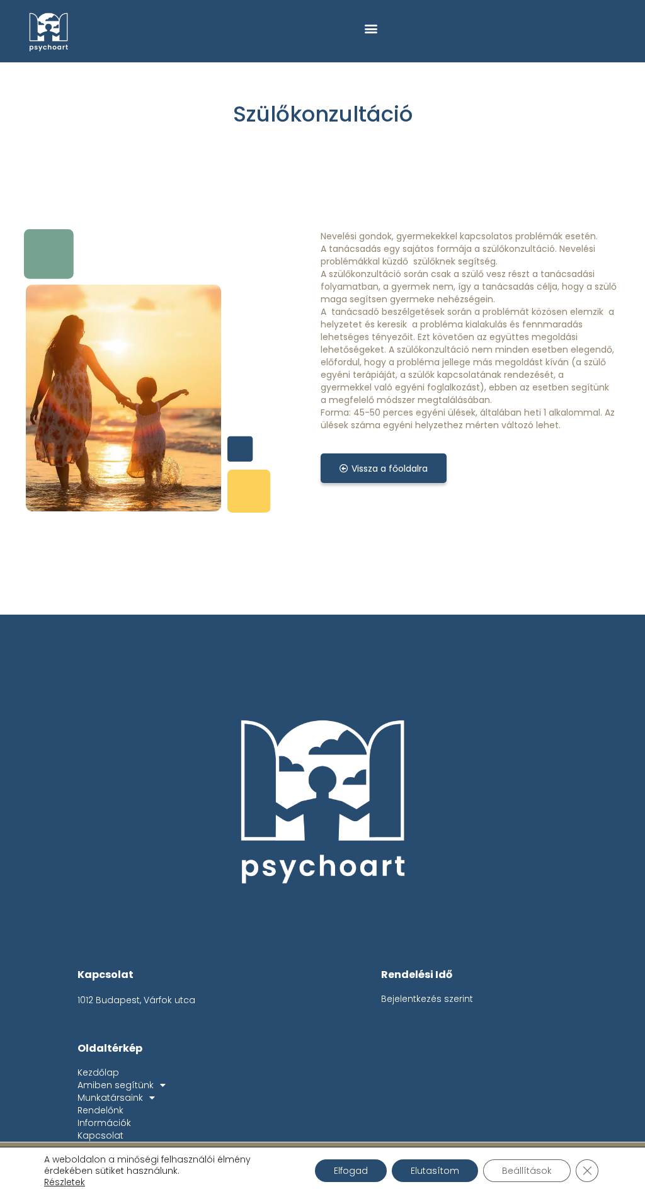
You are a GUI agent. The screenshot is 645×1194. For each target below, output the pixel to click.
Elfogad (351, 1170)
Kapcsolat (100, 1135)
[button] (370, 28)
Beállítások (527, 1170)
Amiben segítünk (115, 1085)
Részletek (64, 1182)
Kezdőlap (98, 1072)
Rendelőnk (100, 1110)
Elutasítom (435, 1170)
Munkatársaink (110, 1097)
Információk (104, 1123)
